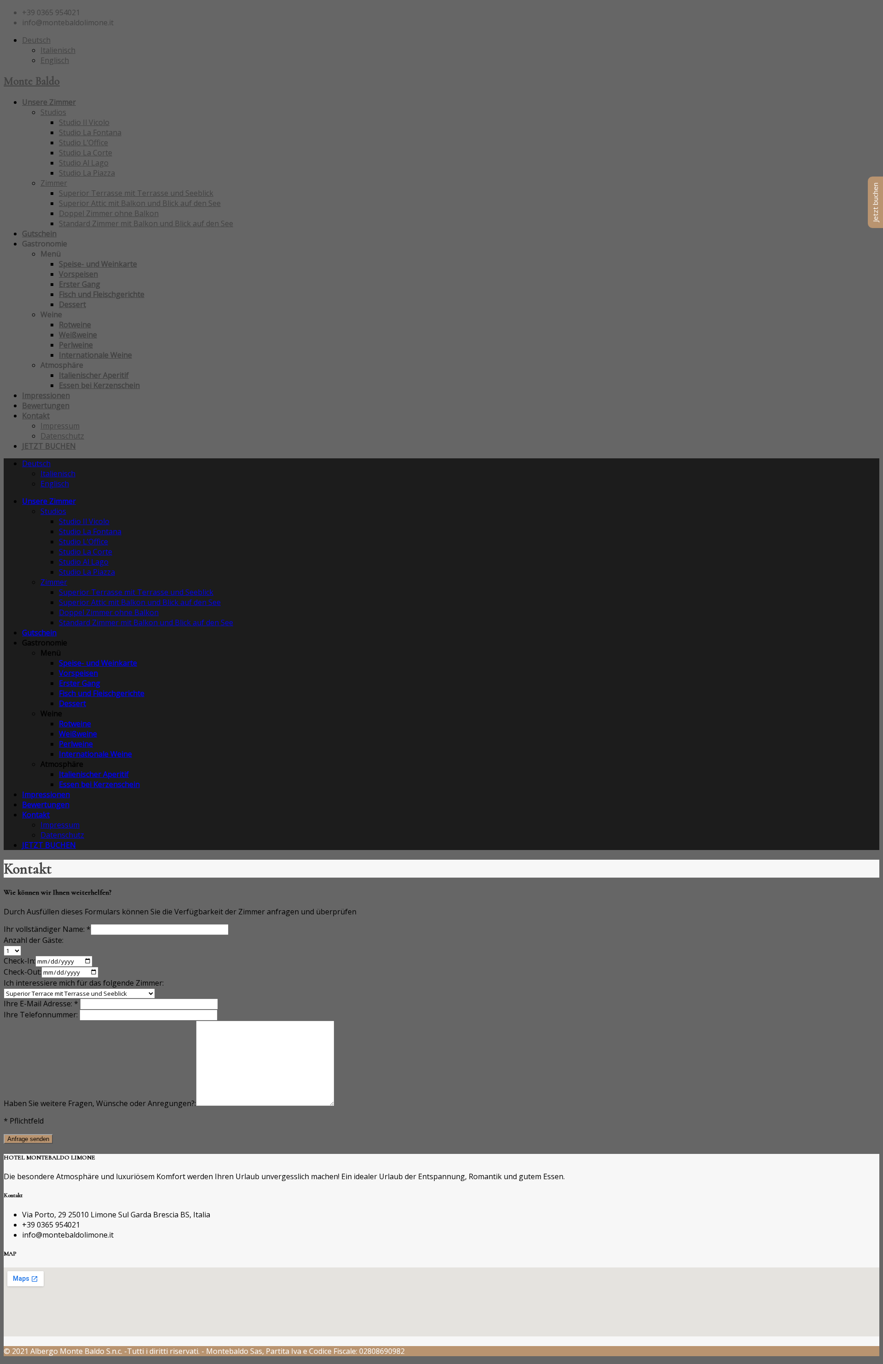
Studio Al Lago (84, 163)
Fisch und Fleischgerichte (101, 294)
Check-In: (19, 961)
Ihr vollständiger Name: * (47, 929)
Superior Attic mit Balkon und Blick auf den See (140, 203)
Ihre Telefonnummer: (42, 1015)
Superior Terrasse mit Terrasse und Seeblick (136, 193)
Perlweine (76, 345)
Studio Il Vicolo (84, 122)
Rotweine (75, 325)
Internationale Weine (95, 355)
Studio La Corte (85, 153)
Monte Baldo (32, 81)
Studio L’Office (83, 142)
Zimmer (53, 183)
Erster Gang (79, 284)
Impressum (60, 426)
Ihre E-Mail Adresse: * (42, 1004)
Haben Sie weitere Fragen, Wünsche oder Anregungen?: (100, 1103)
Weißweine (78, 335)
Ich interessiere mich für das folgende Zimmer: (84, 983)
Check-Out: (22, 972)
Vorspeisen (78, 274)
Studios (53, 112)
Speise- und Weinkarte (98, 264)
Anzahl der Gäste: (33, 940)
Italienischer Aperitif (94, 375)
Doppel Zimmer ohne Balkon (109, 213)
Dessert (72, 304)
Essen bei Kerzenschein (99, 385)
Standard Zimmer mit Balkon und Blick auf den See (146, 223)
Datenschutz (62, 436)
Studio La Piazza (87, 173)
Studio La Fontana (90, 132)
